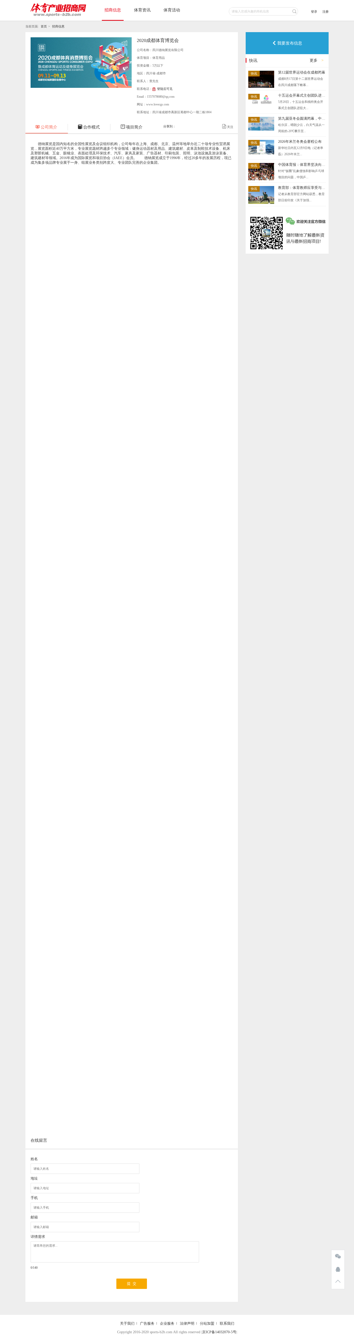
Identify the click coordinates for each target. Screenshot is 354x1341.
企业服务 (167, 1323)
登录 (314, 11)
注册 (325, 11)
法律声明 (187, 1323)
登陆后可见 (165, 89)
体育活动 (172, 10)
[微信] (337, 1256)
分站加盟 (207, 1323)
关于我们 (127, 1323)
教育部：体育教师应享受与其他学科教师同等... (302, 188)
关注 (227, 126)
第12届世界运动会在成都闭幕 (301, 72)
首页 (44, 26)
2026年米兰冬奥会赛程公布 (300, 142)
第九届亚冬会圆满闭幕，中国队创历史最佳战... (302, 118)
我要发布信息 (287, 43)
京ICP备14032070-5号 (219, 1332)
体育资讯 (142, 10)
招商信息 (112, 10)
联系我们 (227, 1323)
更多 (313, 60)
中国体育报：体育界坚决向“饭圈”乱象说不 (302, 165)
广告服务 (147, 1323)
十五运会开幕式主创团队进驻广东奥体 (302, 95)
